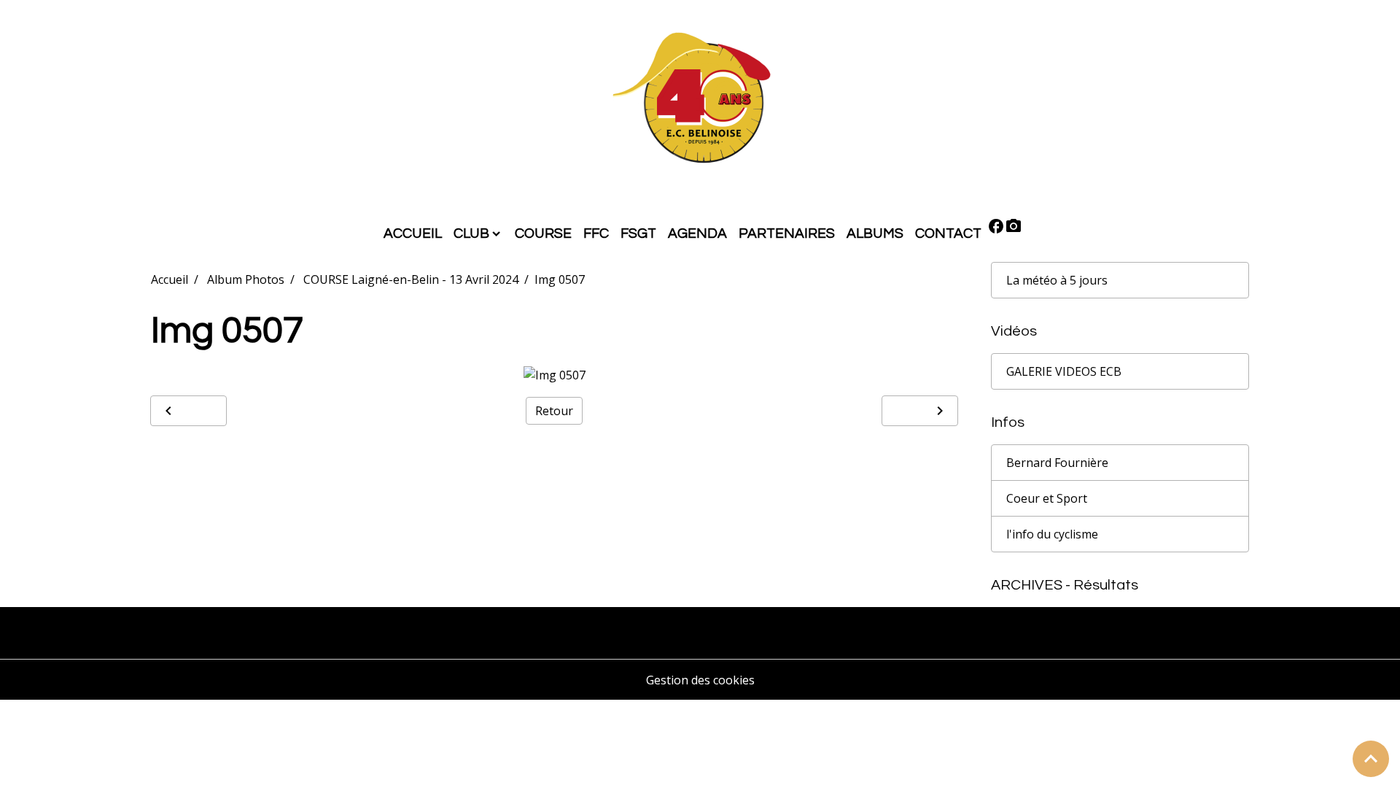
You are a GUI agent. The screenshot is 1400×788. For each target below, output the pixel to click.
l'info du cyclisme (1052, 534)
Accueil (169, 279)
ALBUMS (875, 233)
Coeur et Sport (1046, 498)
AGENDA (697, 233)
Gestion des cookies (700, 680)
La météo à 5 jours (1057, 280)
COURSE (543, 233)
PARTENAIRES (787, 233)
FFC (596, 233)
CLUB (471, 233)
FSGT (638, 233)
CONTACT (948, 233)
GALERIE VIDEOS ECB (1063, 371)
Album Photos (245, 279)
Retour (554, 411)
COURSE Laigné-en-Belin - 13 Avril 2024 (410, 279)
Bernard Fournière (1057, 463)
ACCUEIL (413, 233)
